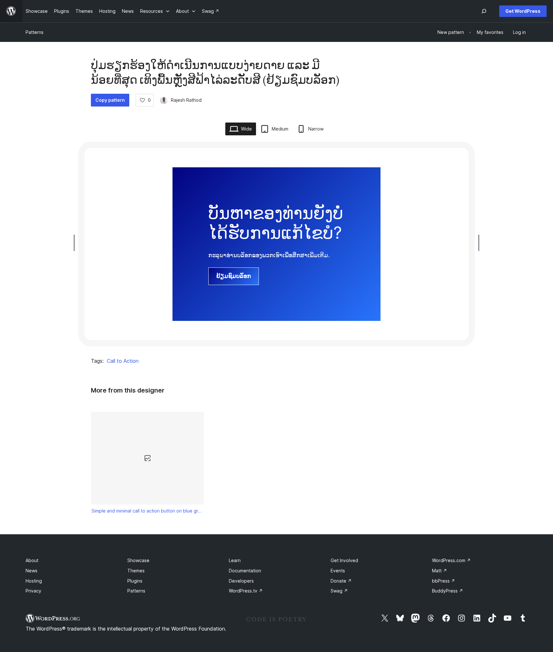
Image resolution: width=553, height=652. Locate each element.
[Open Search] (484, 11)
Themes (136, 570)
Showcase (138, 560)
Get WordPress (523, 11)
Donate (341, 581)
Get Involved (344, 560)
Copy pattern (110, 100)
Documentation (245, 570)
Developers (241, 581)
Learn (235, 560)
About (32, 560)
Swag (339, 590)
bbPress (443, 581)
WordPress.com (451, 560)
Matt (439, 570)
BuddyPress (447, 590)
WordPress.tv (246, 590)
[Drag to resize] (76, 243)
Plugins (134, 581)
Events (338, 570)
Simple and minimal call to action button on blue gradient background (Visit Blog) (148, 510)
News (31, 570)
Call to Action (123, 361)
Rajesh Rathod (186, 100)
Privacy (33, 590)
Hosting (34, 581)
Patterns (35, 32)
